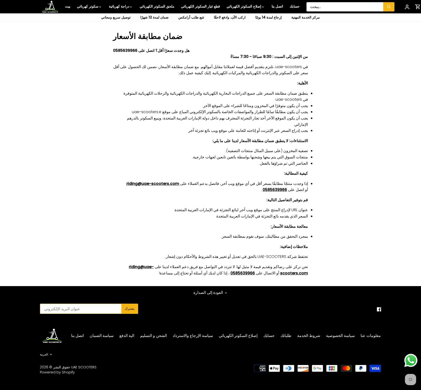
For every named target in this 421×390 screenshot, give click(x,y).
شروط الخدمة (308, 335)
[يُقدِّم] (388, 6)
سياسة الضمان (102, 335)
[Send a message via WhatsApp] (411, 360)
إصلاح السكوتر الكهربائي (238, 335)
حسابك (269, 335)
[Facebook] (379, 309)
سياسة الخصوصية (340, 335)
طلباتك (285, 335)
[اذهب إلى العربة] (418, 6)
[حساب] (407, 6)
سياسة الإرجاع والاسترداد (193, 335)
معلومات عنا (371, 335)
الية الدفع (126, 335)
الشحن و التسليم (153, 335)
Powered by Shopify (57, 372)
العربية (44, 354)
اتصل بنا (77, 335)
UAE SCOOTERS (83, 367)
